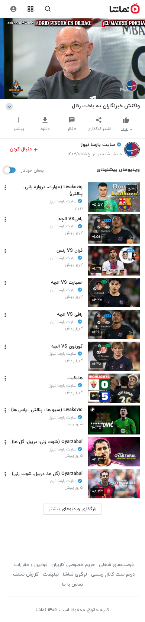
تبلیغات (51, 574)
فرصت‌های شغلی (116, 564)
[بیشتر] (5, 187)
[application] (72, 58)
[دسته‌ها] (31, 9)
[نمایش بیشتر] (10, 106)
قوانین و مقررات (30, 564)
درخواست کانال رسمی (113, 574)
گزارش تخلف (26, 574)
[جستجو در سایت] (48, 9)
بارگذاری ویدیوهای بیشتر (72, 509)
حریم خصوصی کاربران (73, 564)
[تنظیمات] (13, 9)
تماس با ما (72, 584)
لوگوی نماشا (75, 574)
